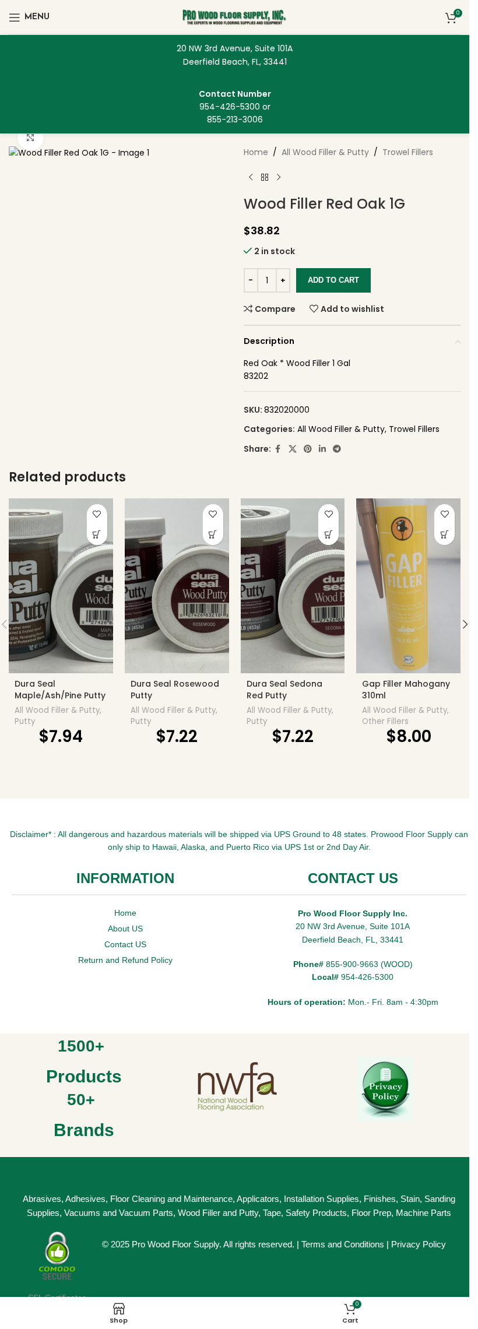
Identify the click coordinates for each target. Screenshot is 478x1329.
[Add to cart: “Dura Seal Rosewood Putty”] (213, 535)
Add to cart (333, 280)
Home (256, 152)
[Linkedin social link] (322, 449)
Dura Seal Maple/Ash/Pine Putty (60, 689)
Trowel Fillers (407, 152)
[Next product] (279, 177)
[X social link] (292, 449)
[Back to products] (265, 177)
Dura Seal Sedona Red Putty (284, 689)
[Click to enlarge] (30, 138)
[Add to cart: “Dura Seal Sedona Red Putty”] (328, 535)
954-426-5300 (229, 106)
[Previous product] (251, 177)
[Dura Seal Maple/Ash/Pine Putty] (61, 585)
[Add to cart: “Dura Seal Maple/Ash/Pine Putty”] (97, 535)
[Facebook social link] (278, 449)
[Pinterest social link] (307, 449)
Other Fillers (385, 721)
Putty (25, 721)
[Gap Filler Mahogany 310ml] (408, 585)
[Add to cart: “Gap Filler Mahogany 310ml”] (444, 535)
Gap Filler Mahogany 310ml (406, 689)
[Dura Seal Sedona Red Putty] (293, 585)
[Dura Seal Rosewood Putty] (177, 585)
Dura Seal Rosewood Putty (175, 689)
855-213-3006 (235, 119)
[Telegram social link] (337, 449)
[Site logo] (234, 16)
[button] (465, 624)
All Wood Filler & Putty (325, 152)
